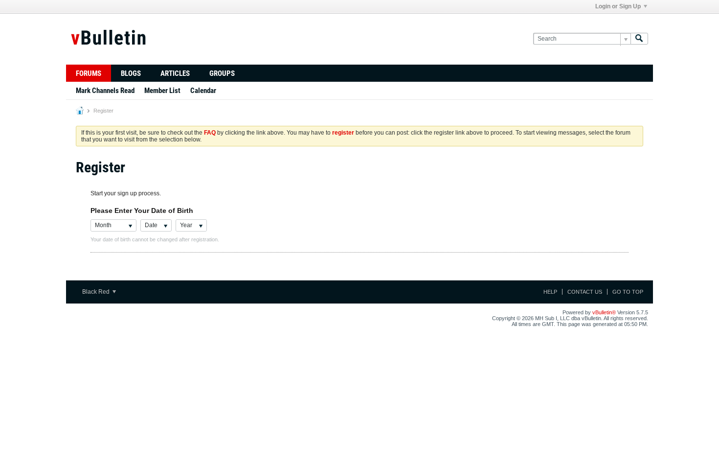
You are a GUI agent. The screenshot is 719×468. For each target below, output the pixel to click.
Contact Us (584, 292)
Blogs (131, 73)
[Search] (639, 39)
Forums (88, 73)
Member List (162, 90)
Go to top (627, 292)
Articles (175, 73)
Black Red (96, 291)
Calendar (203, 90)
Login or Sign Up (618, 6)
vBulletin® (604, 312)
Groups (222, 73)
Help (550, 292)
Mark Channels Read (105, 90)
